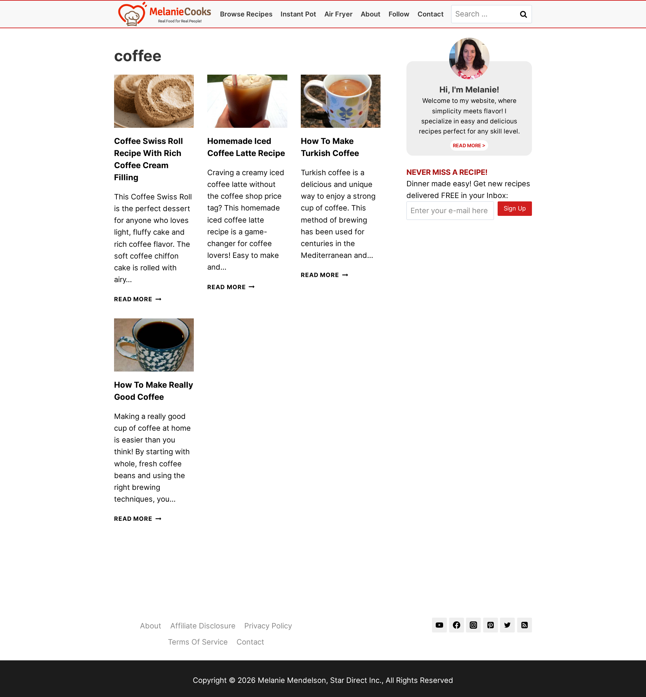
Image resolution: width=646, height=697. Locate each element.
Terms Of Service (198, 641)
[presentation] (154, 101)
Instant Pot (298, 14)
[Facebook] (456, 625)
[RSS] (524, 625)
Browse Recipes (246, 14)
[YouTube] (439, 625)
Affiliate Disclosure (203, 625)
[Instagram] (473, 625)
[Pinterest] (490, 625)
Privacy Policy (268, 625)
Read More (137, 299)
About (371, 14)
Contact (431, 14)
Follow (399, 14)
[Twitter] (507, 625)
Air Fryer (338, 14)
